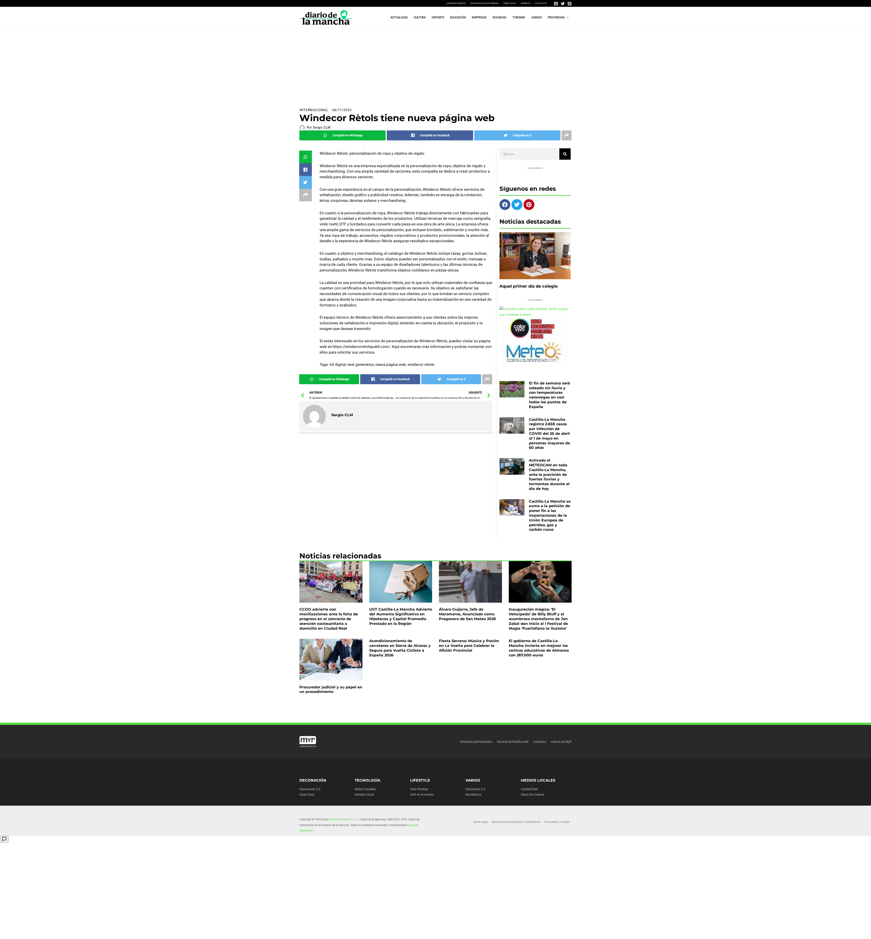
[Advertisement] (435, 62)
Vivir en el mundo (422, 794)
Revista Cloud (364, 794)
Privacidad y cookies (557, 822)
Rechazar (508, 932)
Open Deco (307, 794)
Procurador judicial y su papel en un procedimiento (330, 689)
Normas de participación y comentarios (516, 822)
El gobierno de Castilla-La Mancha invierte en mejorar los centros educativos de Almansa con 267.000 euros (539, 648)
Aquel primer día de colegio (528, 286)
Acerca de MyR (561, 741)
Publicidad (509, 3)
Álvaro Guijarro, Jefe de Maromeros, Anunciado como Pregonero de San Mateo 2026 (467, 614)
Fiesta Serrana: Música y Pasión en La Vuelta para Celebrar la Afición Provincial (469, 646)
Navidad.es (473, 794)
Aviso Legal (481, 822)
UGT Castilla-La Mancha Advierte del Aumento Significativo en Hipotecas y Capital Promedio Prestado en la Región (400, 616)
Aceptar (480, 932)
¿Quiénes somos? (456, 3)
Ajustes (535, 932)
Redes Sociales (365, 789)
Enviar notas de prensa (484, 3)
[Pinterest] (570, 4)
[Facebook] (556, 4)
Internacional (313, 110)
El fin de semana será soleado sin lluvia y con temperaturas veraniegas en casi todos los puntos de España (549, 395)
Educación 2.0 (475, 789)
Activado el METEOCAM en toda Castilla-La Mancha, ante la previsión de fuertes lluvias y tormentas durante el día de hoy (549, 474)
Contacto (541, 3)
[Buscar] (565, 154)
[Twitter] (563, 4)
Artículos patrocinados (476, 741)
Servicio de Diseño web (512, 741)
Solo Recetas (419, 789)
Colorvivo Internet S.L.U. (343, 819)
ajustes (435, 934)
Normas (525, 3)
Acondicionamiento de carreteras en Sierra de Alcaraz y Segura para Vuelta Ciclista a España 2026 (400, 648)
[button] (567, 17)
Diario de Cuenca (532, 794)
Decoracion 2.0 (310, 789)
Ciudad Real (529, 789)
